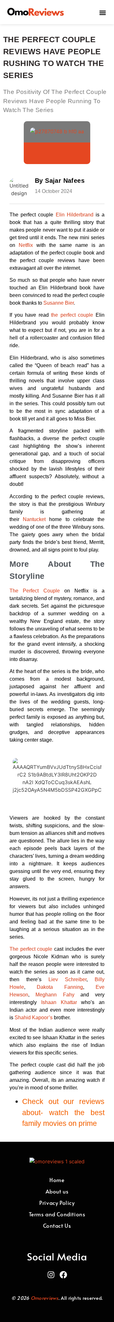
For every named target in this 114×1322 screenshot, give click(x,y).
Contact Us (57, 1225)
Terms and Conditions (57, 1214)
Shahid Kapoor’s (34, 1017)
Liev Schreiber (67, 979)
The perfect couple (31, 949)
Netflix (27, 245)
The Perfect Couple (35, 590)
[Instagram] (51, 1275)
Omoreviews (45, 1297)
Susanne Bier (58, 303)
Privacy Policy (56, 1202)
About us (57, 1191)
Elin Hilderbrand (74, 214)
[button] (102, 12)
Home (56, 1180)
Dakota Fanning (60, 987)
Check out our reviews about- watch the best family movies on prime (63, 1112)
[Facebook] (63, 1275)
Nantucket (36, 519)
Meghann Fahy (54, 994)
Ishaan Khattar (59, 1002)
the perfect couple (72, 315)
